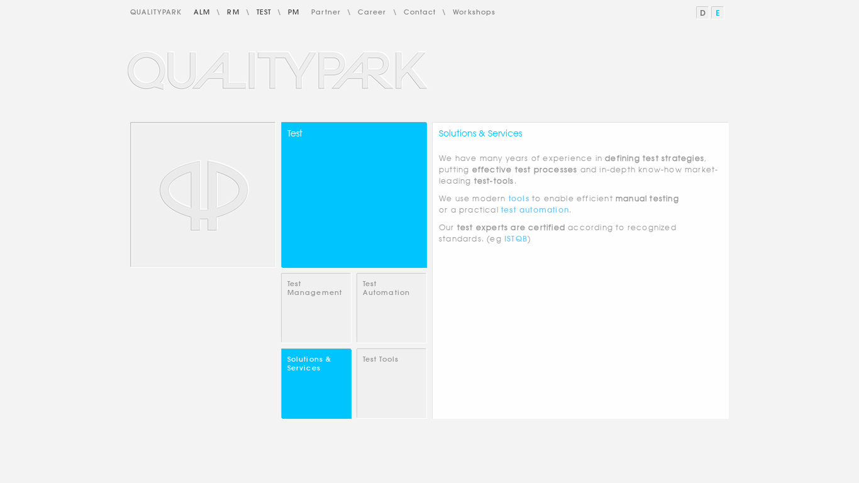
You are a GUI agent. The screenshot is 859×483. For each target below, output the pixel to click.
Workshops (474, 12)
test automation (535, 209)
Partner (326, 12)
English (718, 13)
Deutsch (703, 13)
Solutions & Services (309, 363)
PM (293, 12)
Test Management (314, 288)
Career (372, 12)
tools (519, 198)
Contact (420, 12)
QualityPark (156, 12)
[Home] (279, 70)
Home (203, 195)
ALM (202, 12)
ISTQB (516, 238)
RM (233, 12)
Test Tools (381, 359)
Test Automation (386, 288)
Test (264, 12)
